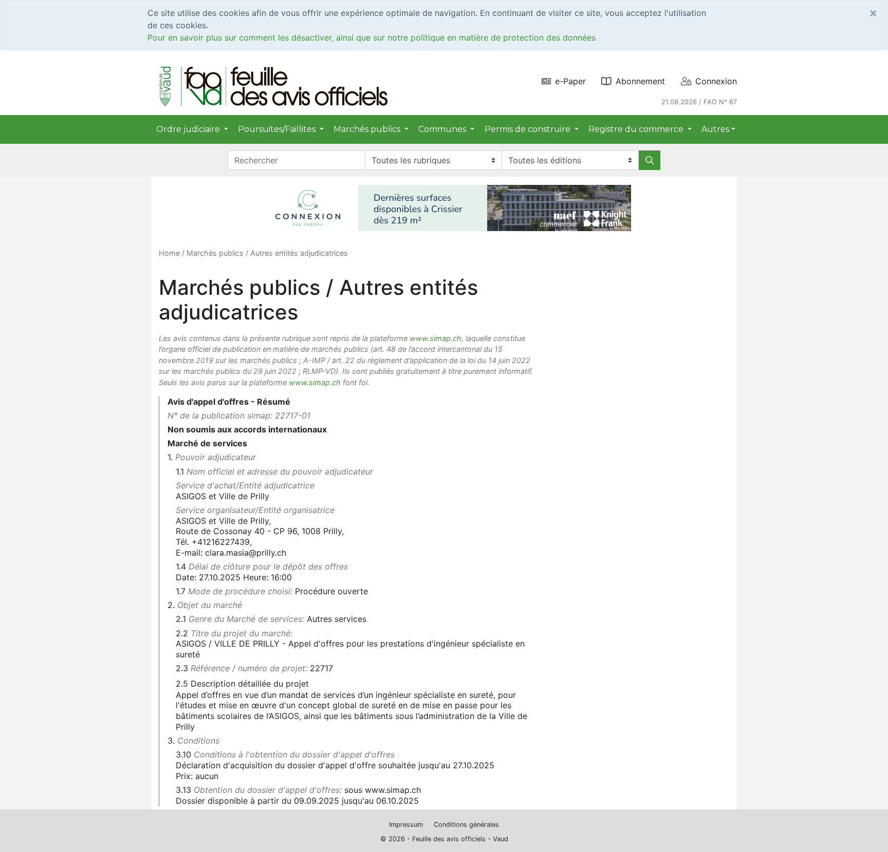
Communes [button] (443, 129)
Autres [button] (715, 129)
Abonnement (640, 81)
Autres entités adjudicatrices (299, 253)
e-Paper (570, 81)
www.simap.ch (435, 338)
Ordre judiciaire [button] (189, 129)
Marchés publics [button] (368, 129)
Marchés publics (215, 253)
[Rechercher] (649, 160)
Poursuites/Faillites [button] (278, 129)
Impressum (406, 824)
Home (169, 253)
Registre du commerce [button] (637, 129)
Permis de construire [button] (528, 129)
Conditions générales (466, 824)
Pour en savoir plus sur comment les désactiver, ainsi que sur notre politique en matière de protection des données (371, 37)
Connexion (716, 81)
